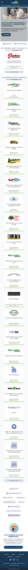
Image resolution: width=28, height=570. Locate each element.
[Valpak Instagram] (14, 560)
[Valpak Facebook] (10, 560)
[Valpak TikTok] (17, 560)
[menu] (2, 2)
